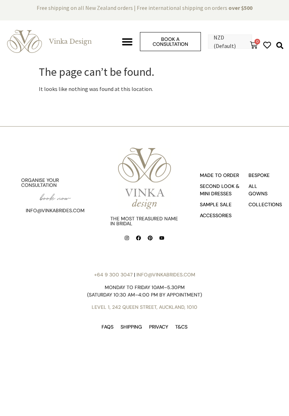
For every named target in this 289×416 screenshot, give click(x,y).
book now (55, 197)
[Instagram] (127, 238)
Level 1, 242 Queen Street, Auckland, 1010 (144, 307)
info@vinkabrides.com (55, 210)
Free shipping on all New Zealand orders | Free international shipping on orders (144, 7)
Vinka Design (70, 41)
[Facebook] (138, 238)
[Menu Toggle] (127, 41)
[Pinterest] (150, 238)
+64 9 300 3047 (113, 274)
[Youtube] (162, 238)
